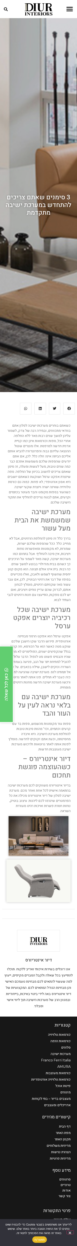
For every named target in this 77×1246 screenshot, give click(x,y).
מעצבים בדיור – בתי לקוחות (51, 1099)
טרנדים (66, 1185)
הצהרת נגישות (61, 1152)
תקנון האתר (63, 1139)
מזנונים (65, 1092)
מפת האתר (63, 1133)
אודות (66, 1190)
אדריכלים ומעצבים (57, 1105)
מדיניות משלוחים (59, 1146)
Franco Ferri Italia (56, 1060)
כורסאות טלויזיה (59, 1035)
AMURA (64, 1067)
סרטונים (65, 1179)
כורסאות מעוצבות (58, 1073)
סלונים (66, 1047)
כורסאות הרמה (60, 1041)
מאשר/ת (39, 1239)
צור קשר (65, 1196)
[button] (69, 9)
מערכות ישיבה (61, 1054)
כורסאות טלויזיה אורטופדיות (51, 1079)
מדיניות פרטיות (60, 1158)
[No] (70, 1232)
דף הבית (65, 1126)
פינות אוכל (63, 1086)
